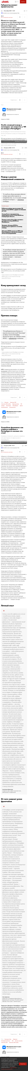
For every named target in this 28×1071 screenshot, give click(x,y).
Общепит (15, 1039)
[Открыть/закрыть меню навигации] (15, 2)
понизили (4, 389)
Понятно (22, 1064)
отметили (21, 200)
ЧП (21, 404)
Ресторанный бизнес (5, 1041)
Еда (12, 1041)
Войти (23, 1)
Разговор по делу (7, 1039)
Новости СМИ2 (5, 119)
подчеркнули (12, 338)
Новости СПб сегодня (6, 404)
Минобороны (15, 405)
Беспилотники (4, 407)
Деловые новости (18, 1041)
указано (8, 295)
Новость (6, 402)
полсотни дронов (6, 365)
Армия (21, 405)
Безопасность (12, 407)
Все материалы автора (7, 17)
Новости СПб (13, 402)
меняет (24, 379)
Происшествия (15, 404)
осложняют (4, 371)
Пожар (2, 405)
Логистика (8, 405)
